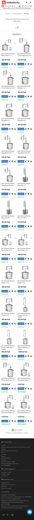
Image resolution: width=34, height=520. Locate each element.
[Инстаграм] (3, 514)
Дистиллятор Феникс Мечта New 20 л (8, 249)
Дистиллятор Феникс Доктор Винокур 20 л (8, 411)
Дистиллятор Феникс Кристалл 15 (24, 184)
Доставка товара (5, 458)
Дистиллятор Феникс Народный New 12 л (8, 152)
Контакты (3, 454)
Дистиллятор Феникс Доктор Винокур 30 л (24, 411)
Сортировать (16, 34)
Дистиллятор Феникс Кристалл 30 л (24, 217)
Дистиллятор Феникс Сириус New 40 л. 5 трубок (24, 347)
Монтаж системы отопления (9, 451)
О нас (2, 452)
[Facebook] (8, 514)
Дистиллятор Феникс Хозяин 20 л (24, 282)
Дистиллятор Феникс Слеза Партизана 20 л (8, 87)
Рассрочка (4, 460)
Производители (5, 482)
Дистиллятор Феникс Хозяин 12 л (8, 282)
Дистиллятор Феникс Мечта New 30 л (24, 249)
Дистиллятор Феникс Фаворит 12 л (24, 87)
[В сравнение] (15, 64)
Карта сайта (4, 476)
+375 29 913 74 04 (26, 6)
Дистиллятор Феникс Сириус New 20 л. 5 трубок (24, 315)
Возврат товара (5, 474)
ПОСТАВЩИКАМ (5, 465)
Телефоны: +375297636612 (8, 495)
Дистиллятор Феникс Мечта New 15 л (8, 54)
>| (20, 430)
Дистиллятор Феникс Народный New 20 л (24, 152)
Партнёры (4, 486)
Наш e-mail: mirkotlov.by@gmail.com (10, 498)
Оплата (3, 456)
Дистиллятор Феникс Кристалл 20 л (8, 217)
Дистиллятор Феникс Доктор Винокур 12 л (24, 379)
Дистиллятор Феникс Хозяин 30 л (8, 314)
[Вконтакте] (13, 514)
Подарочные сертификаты (8, 484)
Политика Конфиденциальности (10, 463)
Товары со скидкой (6, 488)
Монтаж (3, 445)
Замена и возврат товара (8, 462)
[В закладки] (12, 64)
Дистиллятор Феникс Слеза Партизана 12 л (8, 379)
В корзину (4, 64)
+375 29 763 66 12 (9, 6)
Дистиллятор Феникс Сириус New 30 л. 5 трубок (8, 347)
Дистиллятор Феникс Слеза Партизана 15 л (24, 54)
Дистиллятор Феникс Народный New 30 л (8, 184)
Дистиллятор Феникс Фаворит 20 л (8, 119)
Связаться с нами (6, 472)
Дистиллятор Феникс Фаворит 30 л (24, 119)
